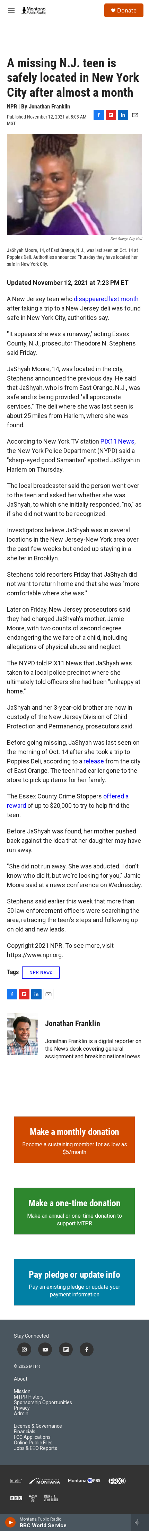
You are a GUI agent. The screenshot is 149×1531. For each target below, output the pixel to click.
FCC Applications (32, 1437)
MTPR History (29, 1397)
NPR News (40, 972)
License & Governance (38, 1426)
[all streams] (140, 1522)
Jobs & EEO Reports (35, 1448)
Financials (24, 1431)
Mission (22, 1391)
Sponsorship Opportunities (43, 1402)
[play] (10, 1522)
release (94, 761)
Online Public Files (33, 1442)
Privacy (22, 1408)
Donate (127, 10)
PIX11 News (117, 441)
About (20, 1379)
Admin (21, 1413)
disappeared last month (106, 299)
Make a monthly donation (74, 1132)
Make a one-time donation (74, 1203)
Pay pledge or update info (74, 1274)
